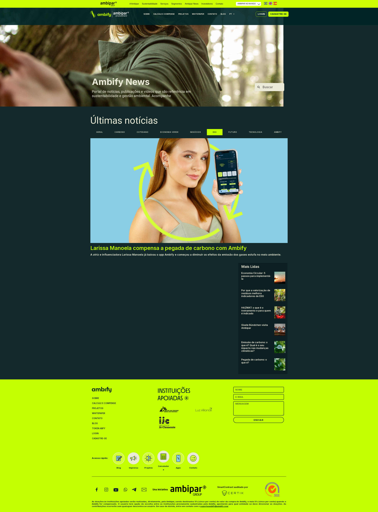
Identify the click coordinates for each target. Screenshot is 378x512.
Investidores (207, 4)
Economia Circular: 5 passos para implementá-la (256, 276)
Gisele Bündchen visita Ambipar (254, 326)
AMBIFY (278, 132)
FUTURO (232, 132)
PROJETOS (183, 14)
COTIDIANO (142, 132)
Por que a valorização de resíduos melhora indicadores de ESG (255, 293)
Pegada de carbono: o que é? (254, 361)
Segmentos (176, 4)
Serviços (164, 4)
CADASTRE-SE (99, 438)
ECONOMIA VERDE (169, 132)
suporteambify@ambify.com (214, 506)
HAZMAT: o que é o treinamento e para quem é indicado (256, 310)
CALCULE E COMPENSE (164, 14)
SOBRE (147, 14)
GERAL (99, 132)
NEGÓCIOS (195, 132)
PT (265, 3)
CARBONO (120, 132)
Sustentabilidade (149, 4)
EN (270, 3)
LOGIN (95, 433)
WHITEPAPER (198, 14)
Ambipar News (191, 4)
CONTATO (212, 14)
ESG (215, 132)
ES (275, 3)
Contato (219, 4)
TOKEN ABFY (98, 428)
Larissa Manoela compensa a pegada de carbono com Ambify (168, 248)
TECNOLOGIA (255, 132)
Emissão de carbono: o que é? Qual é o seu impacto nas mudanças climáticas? (254, 346)
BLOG (223, 14)
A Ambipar (134, 4)
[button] (261, 14)
